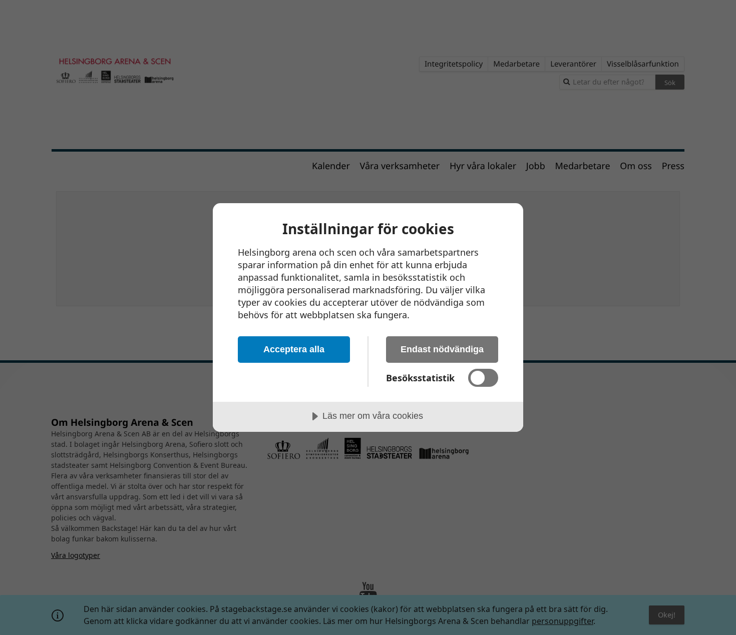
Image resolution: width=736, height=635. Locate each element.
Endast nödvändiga (442, 349)
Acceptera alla (293, 349)
